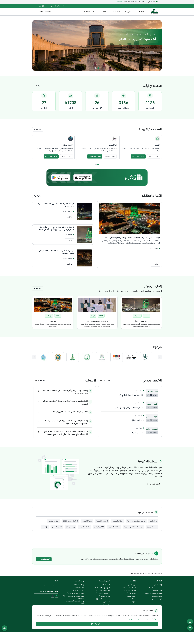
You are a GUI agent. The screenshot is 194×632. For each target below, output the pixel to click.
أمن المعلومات (158, 599)
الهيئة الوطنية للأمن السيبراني (76, 593)
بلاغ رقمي (107, 605)
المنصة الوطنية (80, 588)
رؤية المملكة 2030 (79, 585)
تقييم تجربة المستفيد (156, 588)
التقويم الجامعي (57, 526)
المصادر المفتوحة (131, 596)
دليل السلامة (132, 593)
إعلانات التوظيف (54, 521)
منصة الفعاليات (87, 521)
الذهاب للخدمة (139, 156)
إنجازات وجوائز (70, 526)
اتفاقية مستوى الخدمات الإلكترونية (153, 593)
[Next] (34, 357)
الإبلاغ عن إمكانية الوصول (103, 588)
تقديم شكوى (106, 602)
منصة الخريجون (152, 526)
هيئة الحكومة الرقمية (78, 591)
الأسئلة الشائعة (106, 585)
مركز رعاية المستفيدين (104, 591)
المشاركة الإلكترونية (114, 526)
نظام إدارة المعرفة (157, 596)
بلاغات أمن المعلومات (104, 599)
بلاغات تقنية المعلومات (104, 593)
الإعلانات (44, 526)
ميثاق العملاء (132, 602)
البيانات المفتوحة (117, 521)
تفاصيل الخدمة (153, 156)
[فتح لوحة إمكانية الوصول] (190, 628)
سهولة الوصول (132, 585)
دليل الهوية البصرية (131, 591)
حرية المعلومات (132, 599)
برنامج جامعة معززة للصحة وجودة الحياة (75, 602)
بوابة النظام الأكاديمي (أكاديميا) (133, 526)
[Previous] (160, 357)
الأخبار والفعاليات (85, 526)
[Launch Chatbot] (4, 628)
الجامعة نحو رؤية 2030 (70, 521)
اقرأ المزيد (155, 264)
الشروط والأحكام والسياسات (150, 619)
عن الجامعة (37, 86)
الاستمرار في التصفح (97, 623)
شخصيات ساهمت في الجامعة (136, 521)
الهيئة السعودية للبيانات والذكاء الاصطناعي (76, 597)
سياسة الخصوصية (134, 619)
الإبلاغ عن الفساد (105, 596)
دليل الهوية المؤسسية (130, 588)
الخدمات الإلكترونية (102, 521)
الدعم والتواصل (59, 6)
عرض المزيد (37, 129)
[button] (40, 6)
